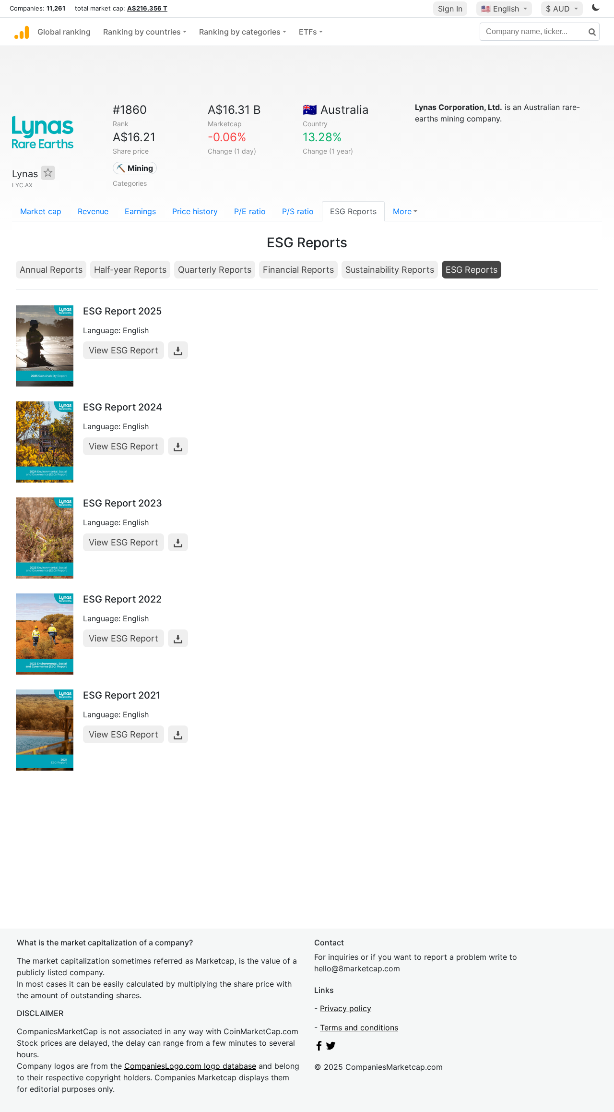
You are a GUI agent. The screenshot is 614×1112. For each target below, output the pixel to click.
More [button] (402, 211)
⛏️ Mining (134, 168)
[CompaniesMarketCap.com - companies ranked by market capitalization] (21, 31)
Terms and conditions (359, 1027)
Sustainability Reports (389, 270)
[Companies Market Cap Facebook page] (319, 1047)
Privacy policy (345, 1008)
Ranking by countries (142, 31)
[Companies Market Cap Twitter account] (331, 1047)
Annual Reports (51, 270)
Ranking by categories (240, 31)
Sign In (450, 8)
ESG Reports (353, 211)
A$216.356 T (147, 8)
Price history (195, 211)
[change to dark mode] (596, 9)
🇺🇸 (500, 8)
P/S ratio (298, 211)
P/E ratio (250, 211)
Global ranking (64, 31)
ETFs (308, 31)
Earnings (140, 211)
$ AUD (559, 8)
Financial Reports (298, 270)
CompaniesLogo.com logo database (190, 1066)
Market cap (40, 211)
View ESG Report (123, 350)
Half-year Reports (130, 270)
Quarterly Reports (214, 270)
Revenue (93, 211)
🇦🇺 (336, 110)
